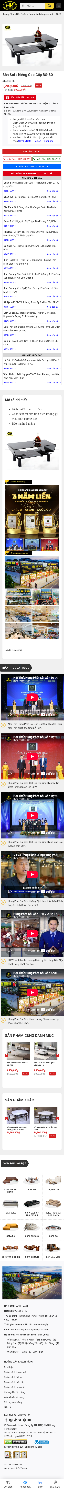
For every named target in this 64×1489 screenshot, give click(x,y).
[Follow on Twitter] (19, 1420)
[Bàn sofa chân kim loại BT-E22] (18, 1051)
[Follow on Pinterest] (24, 1420)
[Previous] (6, 1062)
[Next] (57, 1062)
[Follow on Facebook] (6, 1420)
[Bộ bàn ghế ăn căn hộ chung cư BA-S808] (18, 1115)
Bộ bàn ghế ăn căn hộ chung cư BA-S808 (16, 1128)
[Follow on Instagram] (10, 1420)
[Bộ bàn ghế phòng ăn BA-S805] (45, 1115)
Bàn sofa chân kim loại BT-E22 (17, 1064)
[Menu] (58, 5)
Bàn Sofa (21, 14)
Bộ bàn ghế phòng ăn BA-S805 (45, 1128)
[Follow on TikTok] (15, 1420)
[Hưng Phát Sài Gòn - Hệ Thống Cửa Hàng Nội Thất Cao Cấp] (9, 6)
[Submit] (49, 6)
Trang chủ (8, 14)
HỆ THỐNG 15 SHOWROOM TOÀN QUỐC (32, 173)
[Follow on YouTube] (29, 1420)
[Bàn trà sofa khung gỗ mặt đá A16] (45, 1051)
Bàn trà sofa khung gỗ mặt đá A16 (44, 1064)
